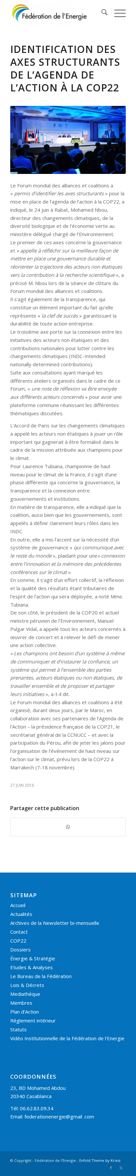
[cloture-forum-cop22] (68, 140)
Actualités (21, 914)
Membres (21, 1002)
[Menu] (117, 13)
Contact (19, 931)
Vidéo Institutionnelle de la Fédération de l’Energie (67, 1038)
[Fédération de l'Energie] (56, 13)
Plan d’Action (24, 1011)
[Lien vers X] (121, 1168)
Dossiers (20, 949)
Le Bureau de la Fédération (41, 976)
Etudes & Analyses (31, 967)
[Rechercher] (101, 13)
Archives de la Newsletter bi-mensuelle (54, 923)
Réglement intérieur (33, 1020)
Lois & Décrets (27, 985)
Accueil (17, 905)
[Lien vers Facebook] (111, 1168)
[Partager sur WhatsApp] (68, 827)
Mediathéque (25, 994)
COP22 (18, 940)
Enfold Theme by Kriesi (99, 1160)
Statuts (18, 1029)
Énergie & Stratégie (32, 958)
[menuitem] (101, 13)
